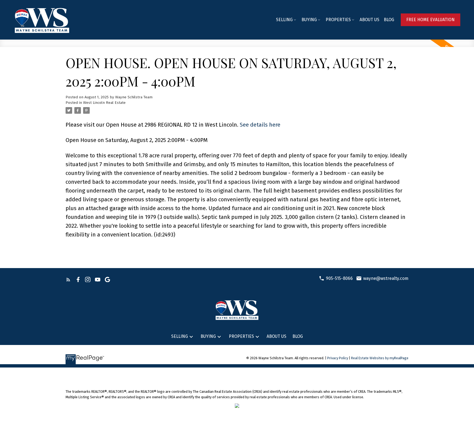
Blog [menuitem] (389, 19)
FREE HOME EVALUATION (430, 19)
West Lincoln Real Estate (104, 103)
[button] (430, 19)
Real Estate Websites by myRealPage (379, 358)
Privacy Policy (337, 358)
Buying (309, 19)
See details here (260, 124)
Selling (284, 19)
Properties (338, 19)
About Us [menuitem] (369, 19)
